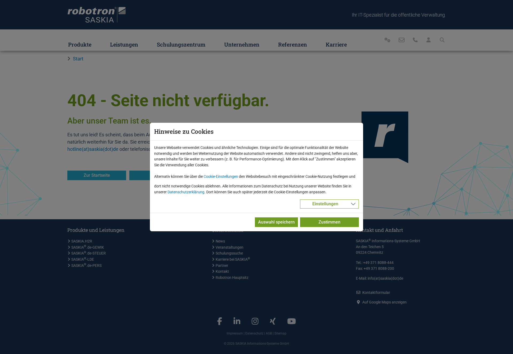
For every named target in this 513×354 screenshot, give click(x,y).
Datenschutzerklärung (186, 192)
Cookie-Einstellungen (221, 176)
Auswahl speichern (276, 222)
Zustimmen (329, 222)
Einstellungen (325, 203)
